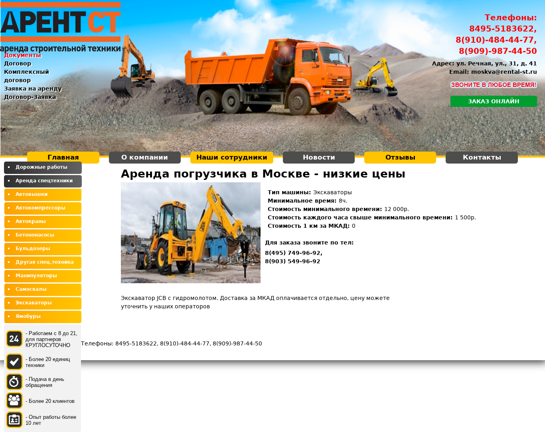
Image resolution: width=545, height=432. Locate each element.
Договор (17, 63)
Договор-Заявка (30, 97)
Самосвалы (31, 289)
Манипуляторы (36, 275)
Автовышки (31, 194)
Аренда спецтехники (44, 180)
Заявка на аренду (32, 88)
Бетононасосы (35, 235)
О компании (144, 157)
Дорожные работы (41, 167)
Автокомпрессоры (40, 208)
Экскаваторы (34, 303)
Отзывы (400, 157)
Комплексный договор (26, 76)
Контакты (482, 157)
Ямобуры (28, 316)
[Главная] (60, 27)
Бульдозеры (33, 248)
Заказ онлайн (493, 101)
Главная (63, 157)
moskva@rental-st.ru (504, 72)
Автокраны (31, 221)
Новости (319, 157)
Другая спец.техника (45, 262)
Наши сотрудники (231, 157)
